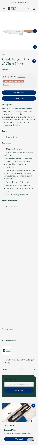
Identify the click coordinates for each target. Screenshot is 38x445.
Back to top (7, 329)
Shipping (6, 85)
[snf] (12, 8)
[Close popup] (33, 406)
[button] (29, 8)
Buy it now (19, 98)
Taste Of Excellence (19, 2)
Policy (22, 369)
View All (19, 439)
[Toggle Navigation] (4, 8)
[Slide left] (3, 2)
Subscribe (19, 390)
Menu (4, 369)
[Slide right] (35, 2)
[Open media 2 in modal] (19, 31)
